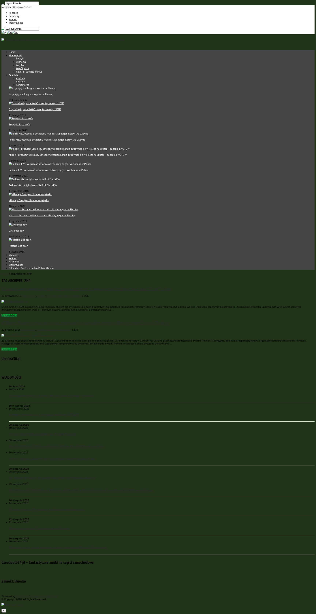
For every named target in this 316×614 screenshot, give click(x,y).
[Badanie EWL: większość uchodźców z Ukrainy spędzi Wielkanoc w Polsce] (50, 164)
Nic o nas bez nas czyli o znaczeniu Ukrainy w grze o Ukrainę (42, 215)
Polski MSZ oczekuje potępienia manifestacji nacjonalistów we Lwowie (47, 139)
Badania (20, 81)
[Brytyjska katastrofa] (21, 118)
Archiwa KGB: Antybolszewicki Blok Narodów (33, 185)
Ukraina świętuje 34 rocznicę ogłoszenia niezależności (46, 509)
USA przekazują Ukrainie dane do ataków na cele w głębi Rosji (52, 458)
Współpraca (22, 68)
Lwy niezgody (16, 230)
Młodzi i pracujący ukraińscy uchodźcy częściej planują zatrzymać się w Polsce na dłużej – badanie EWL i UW (68, 154)
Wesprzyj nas (16, 22)
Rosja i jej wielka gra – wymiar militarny (30, 94)
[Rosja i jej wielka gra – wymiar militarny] (32, 88)
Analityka (13, 75)
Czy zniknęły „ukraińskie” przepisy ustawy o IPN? (35, 109)
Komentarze (22, 84)
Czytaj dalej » (9, 315)
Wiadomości (15, 55)
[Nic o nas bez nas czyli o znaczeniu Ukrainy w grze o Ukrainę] (43, 209)
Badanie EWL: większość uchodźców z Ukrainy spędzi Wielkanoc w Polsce (49, 170)
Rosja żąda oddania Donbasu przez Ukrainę (39, 528)
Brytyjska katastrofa (19, 124)
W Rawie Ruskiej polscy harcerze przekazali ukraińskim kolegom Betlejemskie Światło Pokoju (84, 322)
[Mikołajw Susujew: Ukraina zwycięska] (30, 194)
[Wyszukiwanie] (2, 4)
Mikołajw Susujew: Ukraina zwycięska (29, 200)
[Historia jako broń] (20, 239)
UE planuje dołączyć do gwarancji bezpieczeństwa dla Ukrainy (52, 477)
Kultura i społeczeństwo (29, 71)
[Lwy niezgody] (18, 224)
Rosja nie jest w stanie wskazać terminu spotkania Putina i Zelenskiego (58, 547)
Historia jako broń (18, 245)
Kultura (12, 258)
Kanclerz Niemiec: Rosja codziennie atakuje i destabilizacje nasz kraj (56, 446)
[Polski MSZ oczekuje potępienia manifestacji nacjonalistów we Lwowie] (48, 133)
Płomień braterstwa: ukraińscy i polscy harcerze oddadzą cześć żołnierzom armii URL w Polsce (85, 288)
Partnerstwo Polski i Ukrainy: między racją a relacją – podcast (51, 395)
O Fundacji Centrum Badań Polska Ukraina (31, 268)
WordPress (22, 596)
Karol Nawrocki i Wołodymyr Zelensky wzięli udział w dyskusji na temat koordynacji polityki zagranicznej (81, 490)
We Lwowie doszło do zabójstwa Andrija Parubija (42, 433)
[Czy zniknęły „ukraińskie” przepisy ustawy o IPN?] (36, 103)
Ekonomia (21, 61)
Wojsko (20, 65)
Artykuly (20, 78)
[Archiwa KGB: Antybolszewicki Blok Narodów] (34, 179)
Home (12, 52)
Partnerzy (14, 16)
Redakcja (13, 12)
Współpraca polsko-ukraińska (64, 295)
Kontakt (13, 19)
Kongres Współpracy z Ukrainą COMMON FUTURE (44, 414)
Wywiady (14, 255)
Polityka (20, 58)
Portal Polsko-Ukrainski (44, 596)
